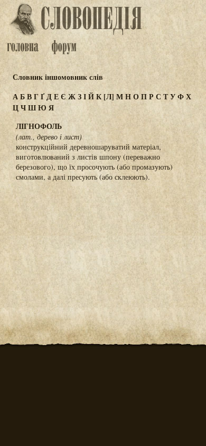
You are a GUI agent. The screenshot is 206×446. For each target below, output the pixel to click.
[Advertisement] (103, 242)
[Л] (109, 96)
